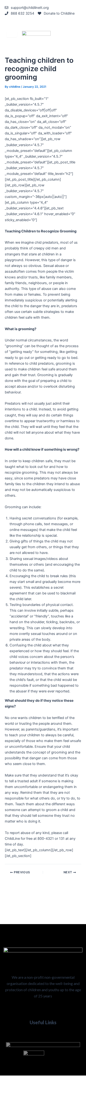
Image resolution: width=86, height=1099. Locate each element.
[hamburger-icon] (11, 34)
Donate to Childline (59, 13)
